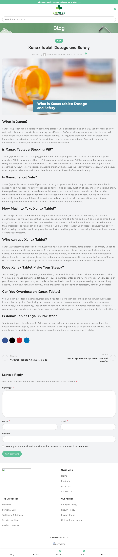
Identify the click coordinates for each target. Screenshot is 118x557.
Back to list (59, 358)
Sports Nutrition (10, 520)
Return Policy (68, 510)
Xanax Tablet (24, 215)
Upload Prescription (71, 520)
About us (66, 486)
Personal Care (9, 510)
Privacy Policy (68, 515)
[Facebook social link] (5, 340)
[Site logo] (59, 10)
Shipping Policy (69, 504)
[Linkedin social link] (26, 340)
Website (6, 433)
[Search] (113, 19)
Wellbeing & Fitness (12, 515)
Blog (59, 41)
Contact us (66, 491)
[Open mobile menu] (3, 10)
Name (6, 421)
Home (64, 476)
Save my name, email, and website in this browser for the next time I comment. (47, 446)
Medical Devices (10, 525)
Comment (8, 387)
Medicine (7, 504)
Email (64, 421)
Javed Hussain (54, 54)
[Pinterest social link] (19, 340)
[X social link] (12, 340)
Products (65, 481)
